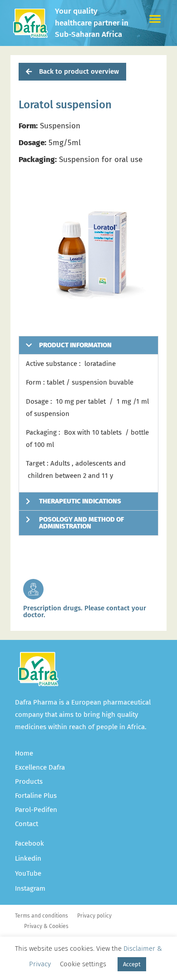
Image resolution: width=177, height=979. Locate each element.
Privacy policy (94, 916)
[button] (155, 18)
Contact (26, 824)
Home (24, 753)
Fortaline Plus (36, 795)
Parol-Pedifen (36, 810)
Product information (75, 345)
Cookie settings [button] (83, 964)
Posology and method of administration (81, 522)
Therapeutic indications (80, 501)
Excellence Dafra (40, 767)
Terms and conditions (41, 916)
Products (29, 781)
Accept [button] (132, 964)
